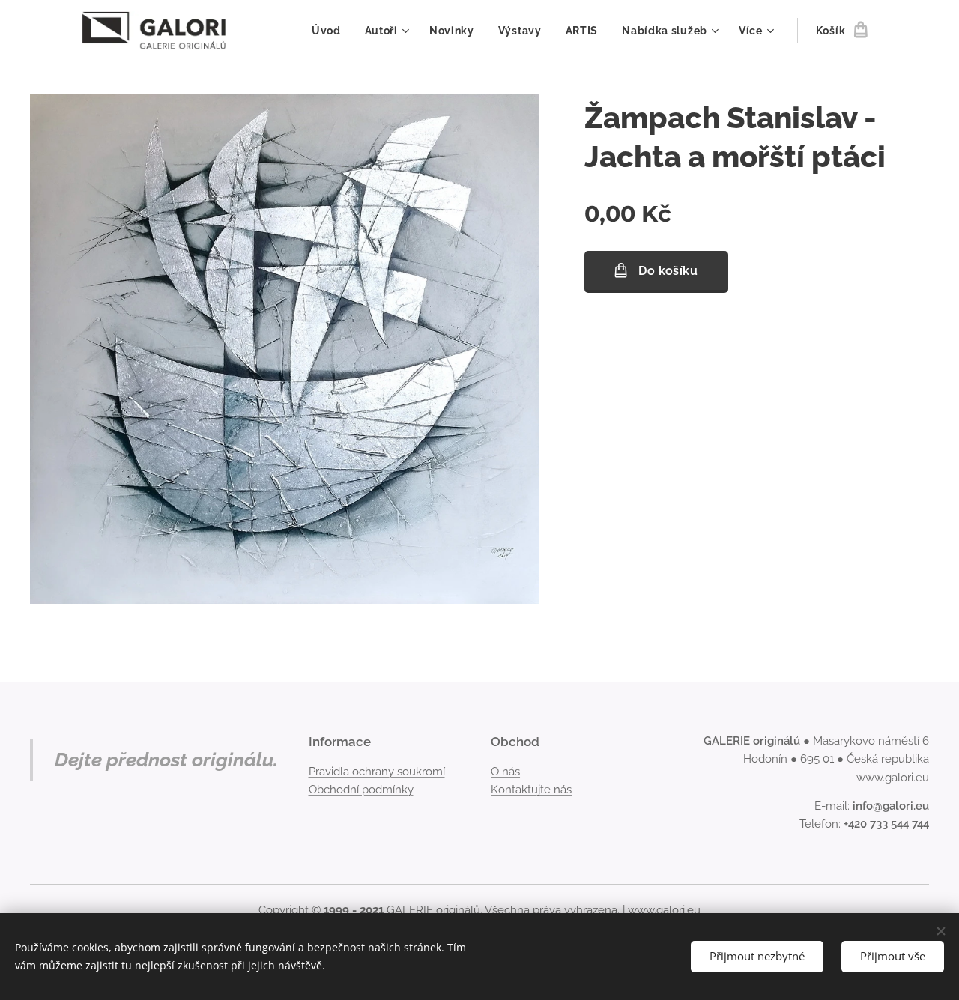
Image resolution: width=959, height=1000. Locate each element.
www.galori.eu (664, 910)
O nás (505, 771)
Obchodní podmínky (361, 789)
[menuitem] (330, 30)
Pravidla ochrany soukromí (377, 771)
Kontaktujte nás (531, 789)
